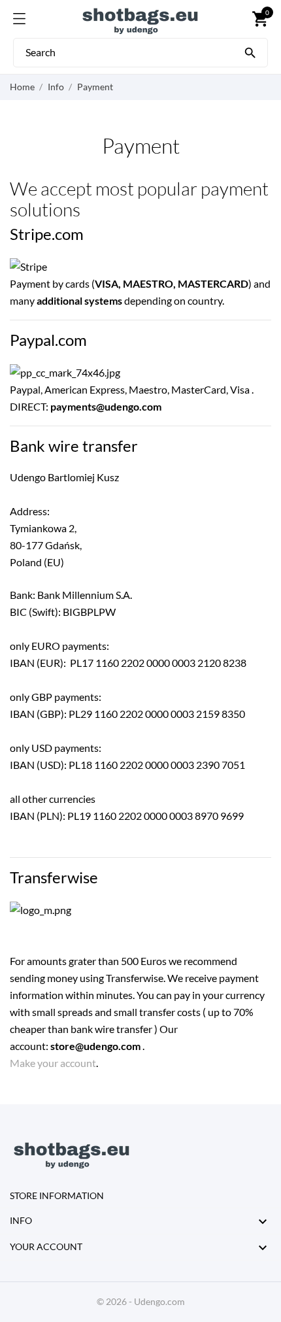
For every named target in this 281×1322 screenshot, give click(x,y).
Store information (57, 1195)
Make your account (53, 1063)
